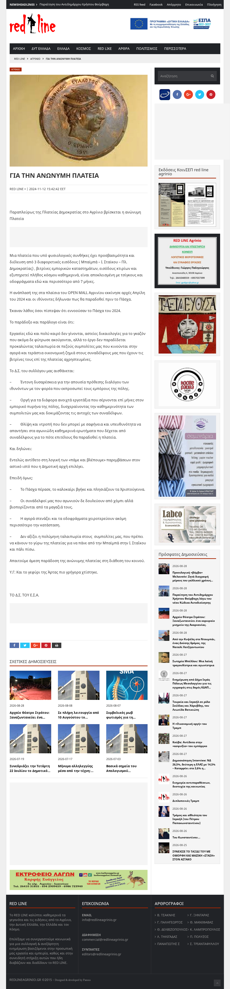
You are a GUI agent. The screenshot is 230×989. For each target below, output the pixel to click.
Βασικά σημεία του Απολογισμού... (121, 768)
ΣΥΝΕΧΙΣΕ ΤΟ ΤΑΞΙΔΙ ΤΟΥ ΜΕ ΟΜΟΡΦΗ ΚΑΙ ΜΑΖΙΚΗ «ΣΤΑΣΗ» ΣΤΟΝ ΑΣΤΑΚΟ (193, 855)
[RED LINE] (32, 23)
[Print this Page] (56, 645)
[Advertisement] (79, 237)
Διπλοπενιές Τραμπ (185, 801)
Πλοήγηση (214, 4)
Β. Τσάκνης (166, 915)
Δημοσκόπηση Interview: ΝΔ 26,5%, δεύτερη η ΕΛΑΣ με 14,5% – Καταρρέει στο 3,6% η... (193, 764)
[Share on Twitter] (25, 645)
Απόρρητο (174, 4)
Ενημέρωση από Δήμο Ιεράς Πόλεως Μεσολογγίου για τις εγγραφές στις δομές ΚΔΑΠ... (191, 683)
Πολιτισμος (146, 48)
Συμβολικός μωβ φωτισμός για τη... (121, 714)
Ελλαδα (63, 48)
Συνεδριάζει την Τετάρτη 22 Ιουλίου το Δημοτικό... (30, 768)
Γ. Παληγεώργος (170, 922)
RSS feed (139, 4)
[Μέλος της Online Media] (164, 93)
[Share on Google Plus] (35, 645)
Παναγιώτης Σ (168, 944)
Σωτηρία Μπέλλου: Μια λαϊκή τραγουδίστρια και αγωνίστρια (193, 663)
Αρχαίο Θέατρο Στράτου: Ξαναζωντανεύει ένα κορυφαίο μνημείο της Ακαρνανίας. (193, 621)
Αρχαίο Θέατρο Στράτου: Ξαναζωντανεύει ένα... (30, 714)
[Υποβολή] (211, 76)
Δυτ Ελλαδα (41, 48)
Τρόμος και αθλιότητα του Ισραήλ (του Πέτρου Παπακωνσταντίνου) (189, 819)
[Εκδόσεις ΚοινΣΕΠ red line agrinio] (187, 205)
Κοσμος (83, 48)
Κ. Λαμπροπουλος (205, 929)
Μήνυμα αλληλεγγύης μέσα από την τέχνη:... (75, 768)
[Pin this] (46, 645)
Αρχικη (19, 48)
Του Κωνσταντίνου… (186, 837)
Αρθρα (124, 48)
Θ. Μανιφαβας (201, 922)
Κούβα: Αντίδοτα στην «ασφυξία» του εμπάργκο (189, 744)
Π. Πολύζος (199, 936)
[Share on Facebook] (14, 645)
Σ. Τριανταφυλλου (204, 944)
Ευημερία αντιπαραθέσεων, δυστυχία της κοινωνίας (191, 785)
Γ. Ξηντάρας (199, 915)
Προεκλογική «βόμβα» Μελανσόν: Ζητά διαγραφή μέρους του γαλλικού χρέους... (192, 576)
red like (105, 48)
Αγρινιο (35, 58)
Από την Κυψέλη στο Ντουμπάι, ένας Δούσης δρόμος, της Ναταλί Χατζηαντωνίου (193, 643)
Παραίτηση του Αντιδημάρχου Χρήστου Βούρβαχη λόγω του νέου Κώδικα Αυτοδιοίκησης (74, 6)
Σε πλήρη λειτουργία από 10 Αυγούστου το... (78, 714)
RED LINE (19, 58)
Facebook (156, 4)
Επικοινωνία (194, 4)
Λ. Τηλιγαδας (167, 936)
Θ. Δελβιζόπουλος (172, 929)
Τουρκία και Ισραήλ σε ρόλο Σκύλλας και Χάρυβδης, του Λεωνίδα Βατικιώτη (191, 706)
